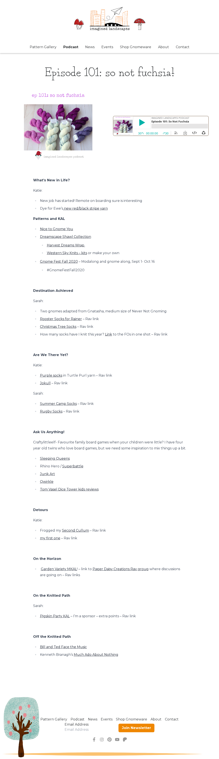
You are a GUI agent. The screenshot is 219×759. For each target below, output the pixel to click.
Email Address (77, 724)
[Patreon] (125, 739)
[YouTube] (117, 739)
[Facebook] (94, 739)
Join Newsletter (136, 728)
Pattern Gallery (43, 47)
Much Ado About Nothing (96, 655)
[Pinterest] (109, 739)
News (90, 47)
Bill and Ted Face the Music (63, 647)
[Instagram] (102, 739)
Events (107, 47)
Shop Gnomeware (135, 47)
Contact (182, 47)
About (163, 47)
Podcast (70, 47)
